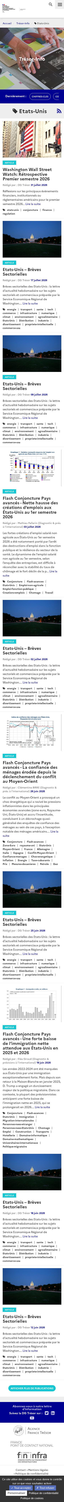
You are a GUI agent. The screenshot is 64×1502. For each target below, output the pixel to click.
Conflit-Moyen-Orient (41, 852)
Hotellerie (9, 1135)
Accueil (7, 23)
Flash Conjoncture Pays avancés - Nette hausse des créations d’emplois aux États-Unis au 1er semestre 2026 (30, 507)
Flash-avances (35, 581)
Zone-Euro (9, 845)
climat (6, 316)
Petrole (44, 864)
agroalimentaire (47, 316)
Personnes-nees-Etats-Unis (18, 1128)
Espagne (18, 852)
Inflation (8, 860)
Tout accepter (22, 1487)
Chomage (35, 592)
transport (26, 309)
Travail (49, 592)
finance (47, 210)
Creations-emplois (14, 592)
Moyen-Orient (11, 849)
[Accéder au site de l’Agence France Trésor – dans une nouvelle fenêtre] (32, 1430)
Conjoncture (14, 581)
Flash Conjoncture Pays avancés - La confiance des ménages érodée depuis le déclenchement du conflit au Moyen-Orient (30, 771)
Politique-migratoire (15, 1146)
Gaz (55, 864)
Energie (22, 860)
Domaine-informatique (33, 1135)
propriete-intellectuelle (39, 324)
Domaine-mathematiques (18, 1139)
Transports (42, 1131)
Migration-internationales (18, 1120)
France (28, 849)
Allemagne (43, 849)
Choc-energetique (42, 856)
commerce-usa (11, 328)
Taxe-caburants (40, 860)
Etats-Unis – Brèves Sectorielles (22, 271)
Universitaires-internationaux (20, 1142)
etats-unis (13, 210)
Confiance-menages (15, 856)
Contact (21, 1470)
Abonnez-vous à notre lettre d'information (32, 1407)
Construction (23, 1131)
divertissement (12, 324)
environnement (24, 316)
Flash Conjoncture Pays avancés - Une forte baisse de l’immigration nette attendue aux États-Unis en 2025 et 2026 (30, 1043)
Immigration (26, 1116)
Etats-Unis (9, 320)
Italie (6, 852)
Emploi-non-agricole (31, 585)
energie (11, 309)
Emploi (7, 1131)
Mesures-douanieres (24, 864)
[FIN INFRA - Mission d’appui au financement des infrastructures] (32, 1457)
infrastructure (28, 313)
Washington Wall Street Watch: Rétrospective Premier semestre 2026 (27, 173)
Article (9, 162)
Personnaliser (16, 1493)
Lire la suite (33, 204)
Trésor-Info (23, 23)
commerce (9, 313)
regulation (9, 213)
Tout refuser (46, 1487)
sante (40, 309)
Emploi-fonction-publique (18, 589)
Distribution (26, 320)
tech (50, 309)
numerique (47, 313)
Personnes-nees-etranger (17, 1124)
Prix (5, 864)
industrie (43, 320)
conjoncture (30, 210)
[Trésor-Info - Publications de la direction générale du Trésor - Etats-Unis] (59, 111)
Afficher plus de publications (32, 1388)
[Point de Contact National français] (32, 1443)
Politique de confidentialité (31, 1473)
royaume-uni (27, 845)
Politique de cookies (32, 1498)
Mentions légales (38, 1470)
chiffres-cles (40, 96)
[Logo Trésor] (30, 10)
